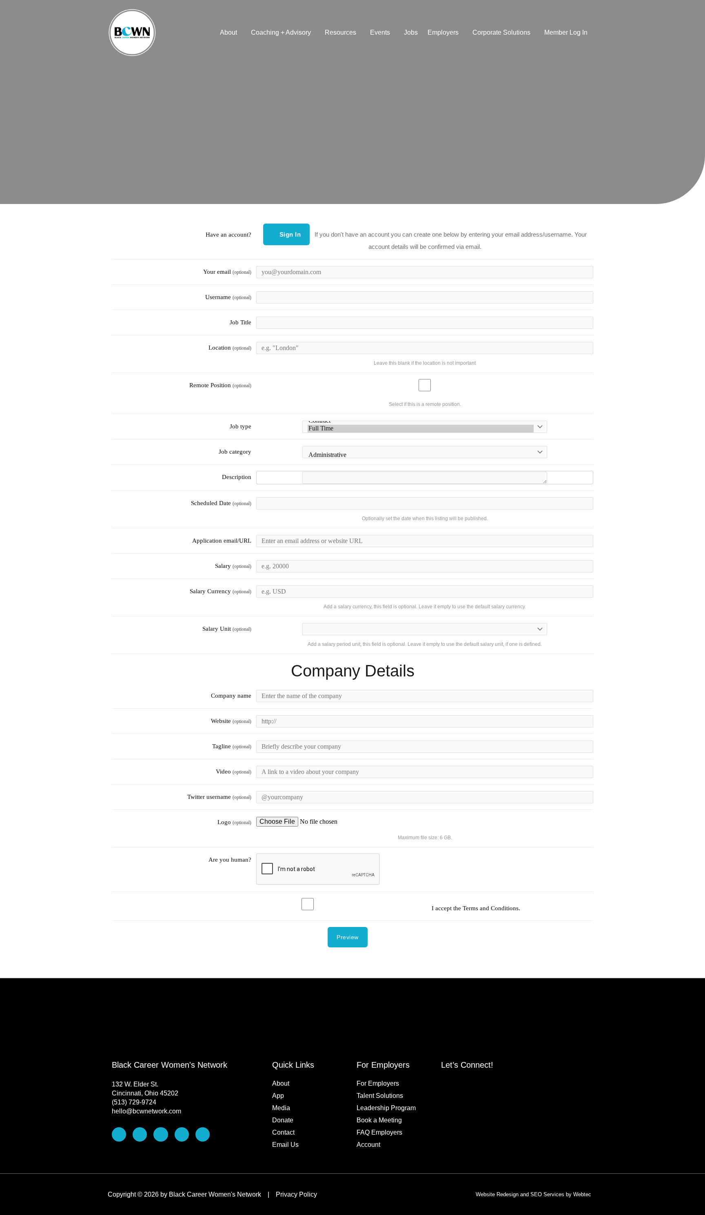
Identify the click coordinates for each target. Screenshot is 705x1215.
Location (229, 347)
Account (368, 1144)
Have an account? (228, 234)
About (228, 32)
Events (380, 32)
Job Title (240, 322)
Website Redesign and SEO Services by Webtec (533, 1194)
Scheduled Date (221, 503)
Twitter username (219, 797)
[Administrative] (421, 455)
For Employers (378, 1083)
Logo (234, 822)
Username (228, 297)
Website (231, 721)
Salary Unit (226, 628)
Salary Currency (220, 591)
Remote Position (220, 385)
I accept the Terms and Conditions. (476, 908)
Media (281, 1107)
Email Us (285, 1144)
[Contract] (421, 421)
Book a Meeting (379, 1120)
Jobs (411, 32)
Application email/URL (221, 540)
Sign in (290, 234)
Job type (240, 426)
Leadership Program (386, 1107)
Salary (233, 566)
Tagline (231, 746)
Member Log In (566, 32)
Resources (340, 32)
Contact (283, 1132)
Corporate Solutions (501, 32)
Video (233, 771)
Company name (231, 695)
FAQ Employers (379, 1132)
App (278, 1095)
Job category (235, 451)
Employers (443, 32)
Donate (282, 1120)
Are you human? (229, 859)
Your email (227, 271)
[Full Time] (421, 428)
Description (236, 477)
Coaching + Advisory (281, 32)
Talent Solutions (380, 1095)
